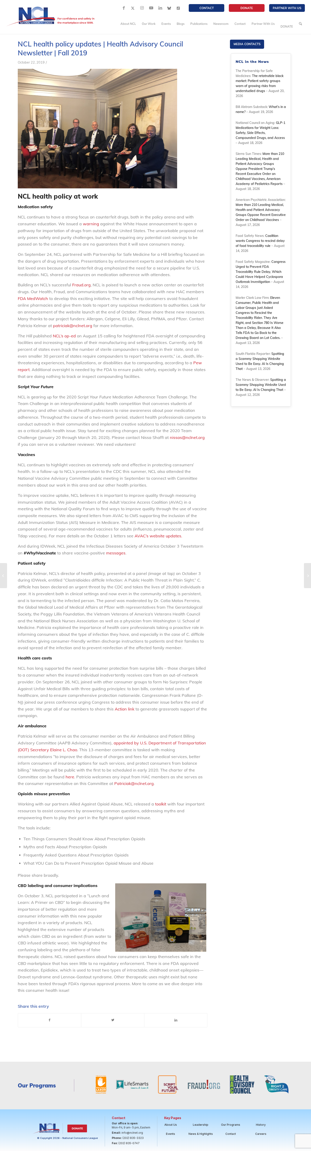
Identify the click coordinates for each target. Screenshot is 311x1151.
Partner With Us (287, 8)
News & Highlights (201, 1134)
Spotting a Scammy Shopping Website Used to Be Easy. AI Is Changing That (261, 385)
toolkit (160, 804)
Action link (124, 709)
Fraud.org (81, 284)
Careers (260, 1134)
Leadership (200, 1124)
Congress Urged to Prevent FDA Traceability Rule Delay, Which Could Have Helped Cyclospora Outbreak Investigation (261, 272)
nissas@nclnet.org (187, 437)
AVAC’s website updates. (158, 535)
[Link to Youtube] (151, 8)
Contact (206, 8)
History (261, 1124)
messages (115, 553)
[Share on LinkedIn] (175, 1020)
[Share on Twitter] (112, 1020)
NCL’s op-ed (64, 335)
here (70, 776)
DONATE (246, 8)
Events (170, 1134)
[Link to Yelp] (178, 8)
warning (91, 223)
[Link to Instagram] (142, 8)
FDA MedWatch (33, 298)
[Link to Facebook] (123, 8)
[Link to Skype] (169, 8)
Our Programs (230, 1124)
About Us (170, 1124)
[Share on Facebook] (49, 1020)
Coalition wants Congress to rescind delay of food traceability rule (260, 241)
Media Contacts (247, 44)
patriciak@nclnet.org (72, 325)
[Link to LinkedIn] (160, 8)
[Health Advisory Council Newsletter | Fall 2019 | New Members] (3, 575)
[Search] (300, 23)
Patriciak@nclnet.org (134, 783)
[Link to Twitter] (133, 8)
